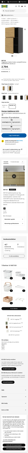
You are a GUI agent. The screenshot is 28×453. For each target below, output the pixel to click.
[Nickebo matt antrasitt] (4, 97)
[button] (6, 210)
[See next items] (22, 162)
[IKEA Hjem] (4, 6)
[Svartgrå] (10, 88)
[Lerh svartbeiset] (21, 97)
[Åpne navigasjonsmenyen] (25, 6)
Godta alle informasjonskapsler (14, 445)
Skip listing (4, 343)
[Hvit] (4, 88)
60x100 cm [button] (12, 63)
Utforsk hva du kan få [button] (10, 144)
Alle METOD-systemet (14, 335)
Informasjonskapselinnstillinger (14, 448)
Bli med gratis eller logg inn (11, 142)
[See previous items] (2, 346)
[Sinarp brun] (15, 97)
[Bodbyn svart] (10, 97)
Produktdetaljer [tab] (15, 162)
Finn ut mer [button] (17, 152)
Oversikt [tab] (6, 162)
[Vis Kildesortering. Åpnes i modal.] (20, 299)
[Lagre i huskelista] (25, 29)
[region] (14, 40)
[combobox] (13, 11)
